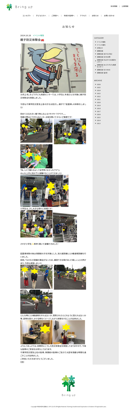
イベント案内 (101, 45)
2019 (99, 105)
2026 (99, 84)
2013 (99, 123)
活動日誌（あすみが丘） (105, 54)
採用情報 (114, 6)
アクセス (83, 15)
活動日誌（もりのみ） (104, 70)
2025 (99, 87)
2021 (99, 99)
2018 (99, 108)
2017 (99, 111)
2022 (99, 96)
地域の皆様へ (69, 15)
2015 (99, 117)
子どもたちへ (41, 15)
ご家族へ (55, 15)
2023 (99, 93)
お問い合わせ (109, 15)
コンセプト (27, 15)
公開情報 (125, 6)
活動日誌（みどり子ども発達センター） (106, 66)
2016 (99, 114)
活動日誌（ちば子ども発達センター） (106, 61)
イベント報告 (101, 42)
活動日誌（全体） (102, 73)
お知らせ (95, 15)
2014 (99, 120)
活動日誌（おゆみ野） (104, 57)
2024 (99, 90)
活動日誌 (100, 51)
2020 (99, 102)
